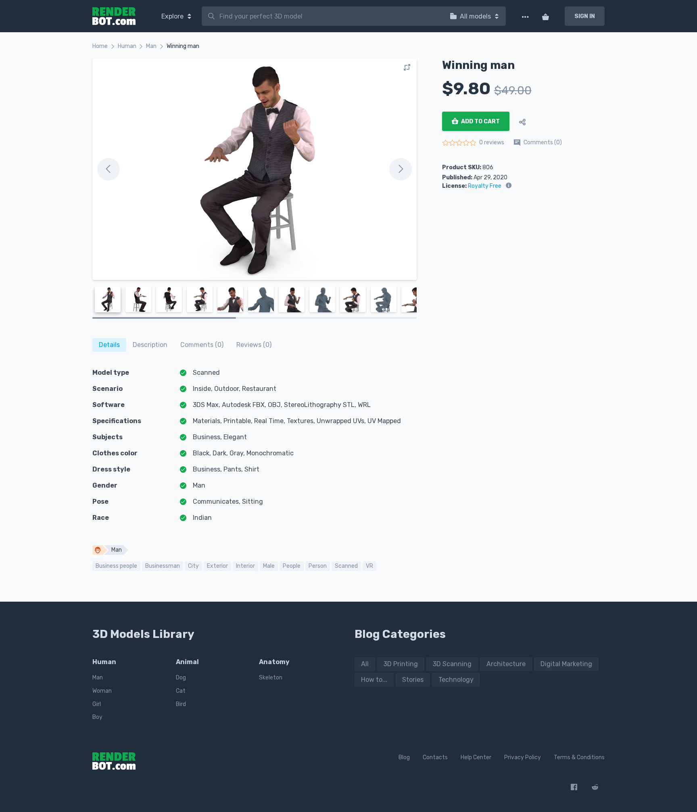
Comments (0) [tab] (201, 345)
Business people (116, 566)
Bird (181, 704)
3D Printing (401, 664)
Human (127, 46)
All (365, 664)
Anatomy (274, 662)
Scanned (346, 566)
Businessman (162, 566)
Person (318, 566)
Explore (173, 16)
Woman (102, 690)
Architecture (506, 664)
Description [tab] (150, 345)
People (292, 566)
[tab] (109, 345)
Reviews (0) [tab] (253, 345)
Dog (181, 677)
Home (100, 46)
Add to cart (480, 121)
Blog (404, 757)
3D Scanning (452, 664)
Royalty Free (485, 186)
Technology (456, 679)
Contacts (435, 757)
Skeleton (270, 677)
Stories (413, 679)
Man (151, 46)
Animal (187, 662)
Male (269, 566)
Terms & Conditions (579, 757)
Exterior (217, 566)
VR (369, 566)
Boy (97, 717)
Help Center (476, 757)
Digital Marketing (566, 664)
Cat (181, 690)
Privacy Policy (522, 757)
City (193, 566)
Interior (245, 566)
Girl (96, 704)
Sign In (584, 16)
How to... (374, 679)
